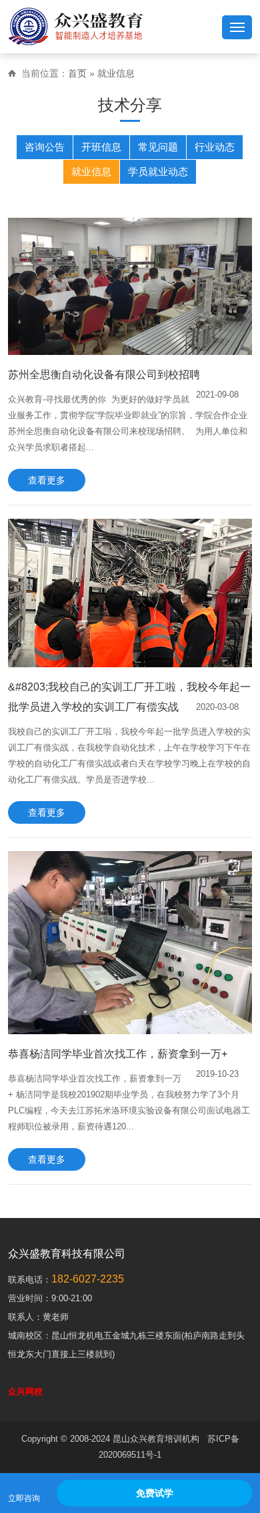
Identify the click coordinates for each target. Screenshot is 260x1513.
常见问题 (158, 146)
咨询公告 (45, 146)
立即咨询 (24, 1498)
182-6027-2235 (87, 1279)
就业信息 (116, 73)
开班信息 (101, 146)
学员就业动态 (158, 171)
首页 (77, 73)
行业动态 (215, 146)
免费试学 (154, 1493)
